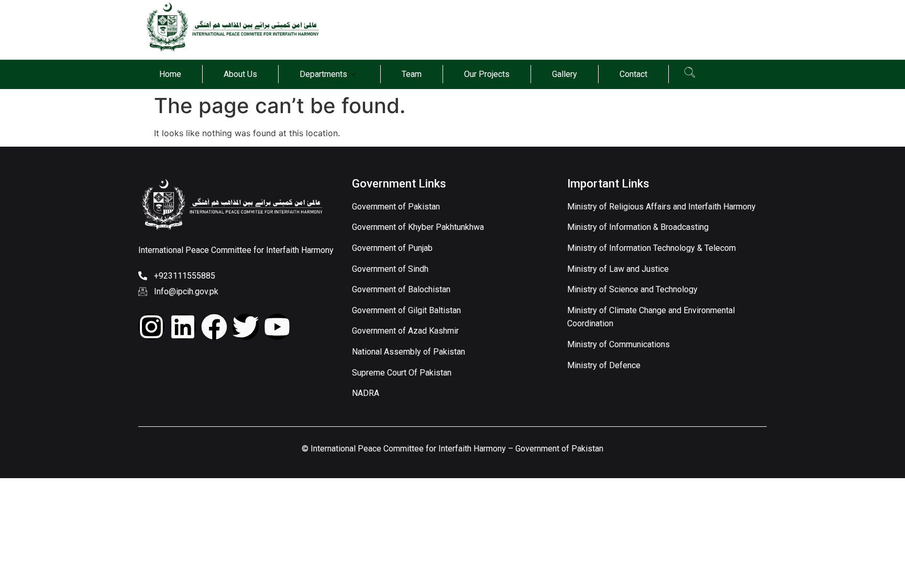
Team (412, 74)
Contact (633, 74)
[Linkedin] (183, 327)
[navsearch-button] (689, 74)
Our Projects (487, 74)
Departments (323, 74)
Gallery (564, 74)
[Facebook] (214, 327)
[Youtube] (277, 327)
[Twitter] (246, 327)
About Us (240, 74)
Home (170, 74)
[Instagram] (151, 327)
